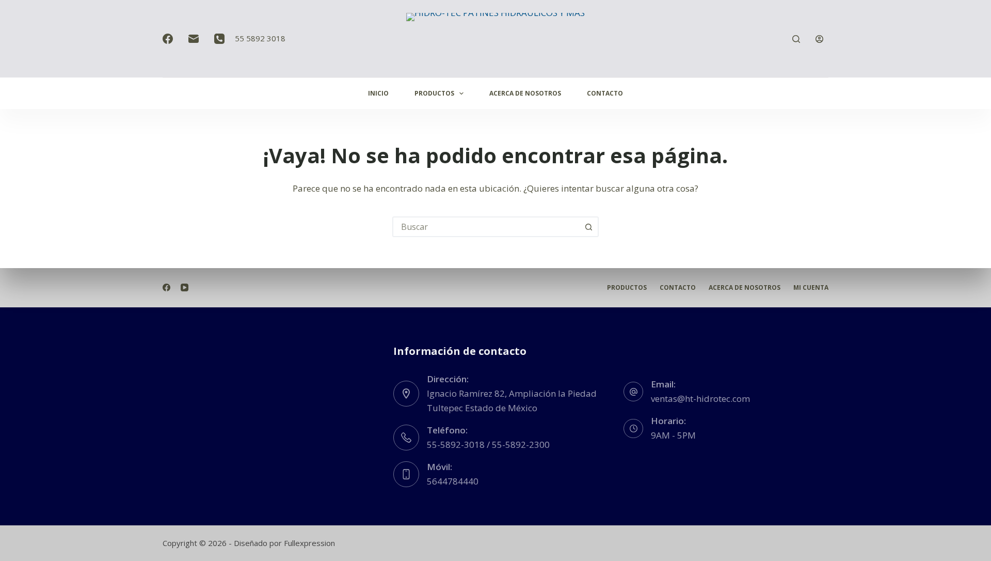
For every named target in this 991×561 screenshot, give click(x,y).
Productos (434, 93)
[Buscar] (796, 39)
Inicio (378, 93)
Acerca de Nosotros (525, 93)
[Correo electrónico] (193, 39)
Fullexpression (309, 543)
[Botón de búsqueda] (588, 226)
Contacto (605, 93)
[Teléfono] (219, 39)
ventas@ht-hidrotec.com (700, 398)
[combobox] (486, 226)
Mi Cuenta (810, 288)
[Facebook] (168, 39)
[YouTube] (184, 287)
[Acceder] (819, 39)
